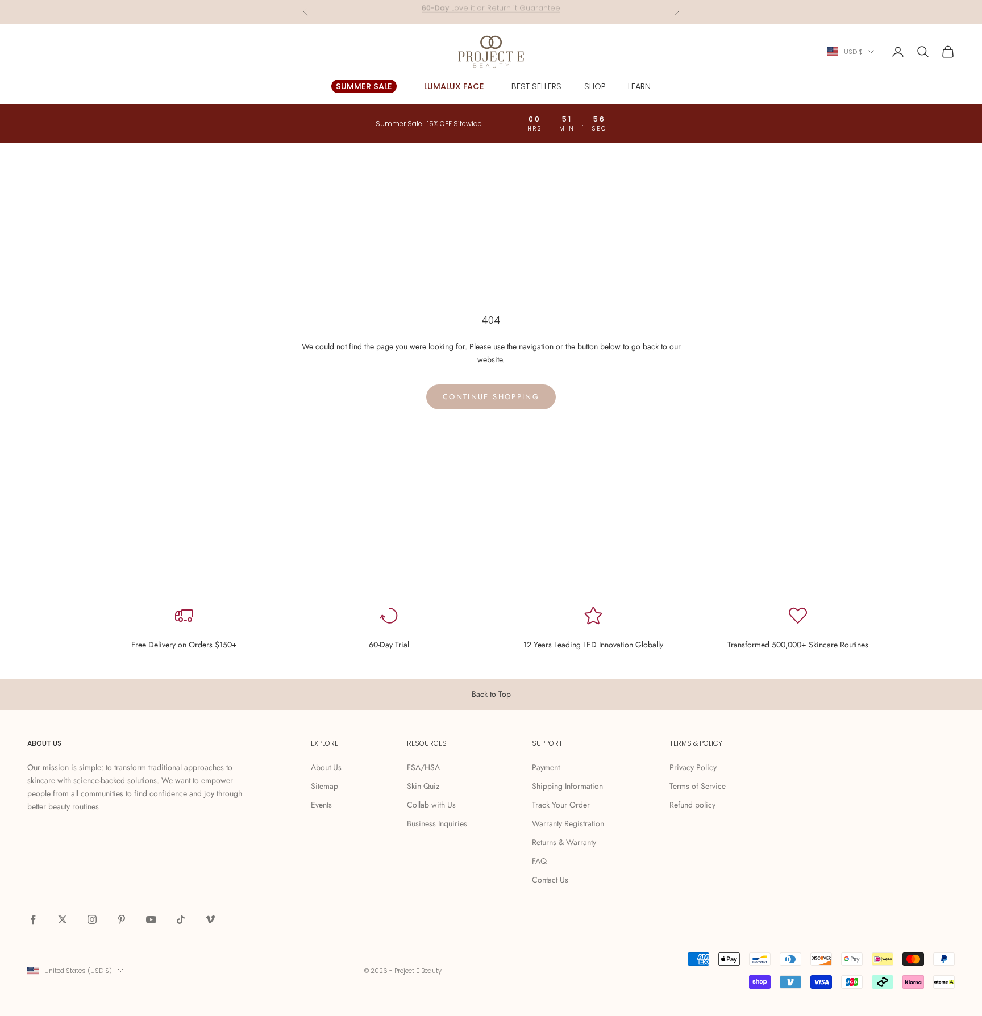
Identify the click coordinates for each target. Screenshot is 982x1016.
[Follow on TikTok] (180, 919)
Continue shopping (491, 396)
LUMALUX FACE (454, 86)
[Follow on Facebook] (33, 919)
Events (321, 804)
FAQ (539, 861)
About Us (326, 767)
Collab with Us (431, 804)
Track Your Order (561, 804)
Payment (546, 767)
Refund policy (692, 804)
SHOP (594, 86)
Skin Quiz (423, 786)
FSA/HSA (423, 767)
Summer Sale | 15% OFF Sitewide (429, 123)
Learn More (535, 11)
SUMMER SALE (364, 86)
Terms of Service (697, 786)
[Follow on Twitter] (62, 919)
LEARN (639, 86)
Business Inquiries (437, 823)
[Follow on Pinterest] (121, 919)
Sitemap (324, 786)
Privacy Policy (693, 767)
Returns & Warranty (564, 842)
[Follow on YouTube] (151, 919)
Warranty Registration (568, 823)
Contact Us (550, 879)
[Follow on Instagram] (92, 919)
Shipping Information (567, 786)
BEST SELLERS (536, 86)
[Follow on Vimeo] (210, 919)
